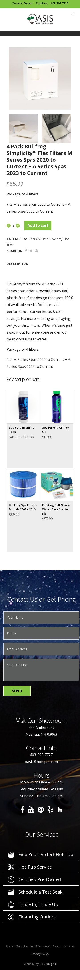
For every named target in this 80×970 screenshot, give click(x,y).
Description (17, 264)
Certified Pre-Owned (39, 879)
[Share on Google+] (36, 250)
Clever (48, 964)
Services (42, 3)
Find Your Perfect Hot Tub (45, 854)
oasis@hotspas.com (41, 761)
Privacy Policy (40, 954)
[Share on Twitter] (31, 250)
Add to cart (38, 225)
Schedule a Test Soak (40, 892)
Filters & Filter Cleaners (44, 239)
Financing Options (37, 917)
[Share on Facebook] (26, 250)
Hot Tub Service (35, 867)
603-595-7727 (59, 3)
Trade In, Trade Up (38, 904)
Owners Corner (22, 3)
